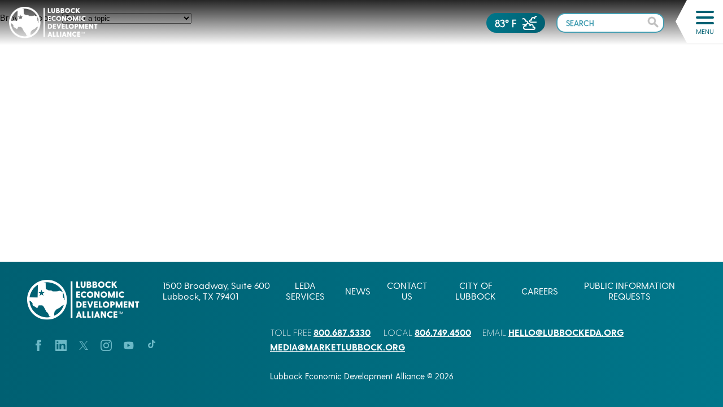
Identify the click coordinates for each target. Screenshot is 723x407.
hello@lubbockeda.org (566, 332)
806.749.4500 (443, 332)
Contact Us (407, 290)
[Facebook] (38, 344)
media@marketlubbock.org (337, 346)
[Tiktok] (151, 344)
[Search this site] (610, 22)
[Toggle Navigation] (704, 17)
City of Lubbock (475, 290)
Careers (539, 290)
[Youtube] (128, 344)
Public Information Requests (629, 290)
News (358, 290)
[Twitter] (83, 344)
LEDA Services (305, 290)
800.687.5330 (342, 332)
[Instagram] (106, 344)
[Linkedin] (61, 344)
